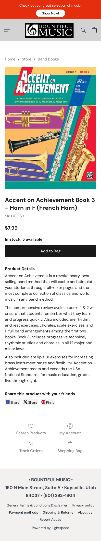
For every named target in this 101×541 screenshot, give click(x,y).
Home (10, 59)
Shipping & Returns (58, 512)
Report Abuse (50, 519)
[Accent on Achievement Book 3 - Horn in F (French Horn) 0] (50, 128)
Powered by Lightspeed (50, 528)
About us (85, 512)
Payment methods (23, 512)
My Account (70, 432)
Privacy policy (83, 505)
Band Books (48, 59)
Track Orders (31, 450)
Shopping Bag (70, 450)
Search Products (31, 432)
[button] (50, 13)
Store (26, 59)
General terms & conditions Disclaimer (37, 505)
